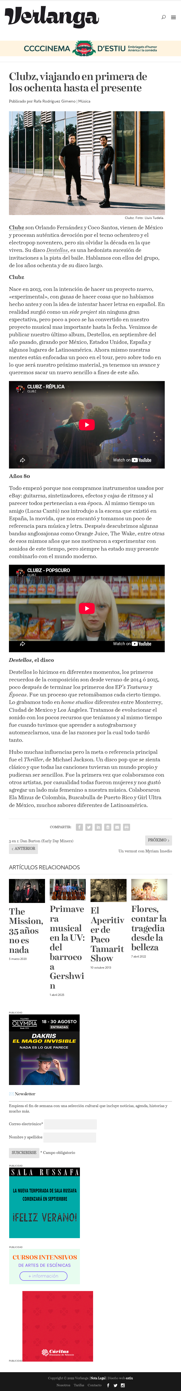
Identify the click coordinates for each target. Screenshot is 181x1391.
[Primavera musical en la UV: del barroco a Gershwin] (68, 890)
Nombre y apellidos (25, 1137)
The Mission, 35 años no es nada (26, 931)
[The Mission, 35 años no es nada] (27, 891)
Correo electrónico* (26, 1124)
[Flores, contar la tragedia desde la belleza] (149, 890)
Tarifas (79, 1385)
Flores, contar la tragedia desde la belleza (148, 928)
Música (84, 101)
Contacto (95, 1385)
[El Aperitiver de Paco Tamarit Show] (108, 890)
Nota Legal (98, 1378)
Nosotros (63, 1385)
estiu (129, 1378)
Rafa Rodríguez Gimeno (55, 101)
